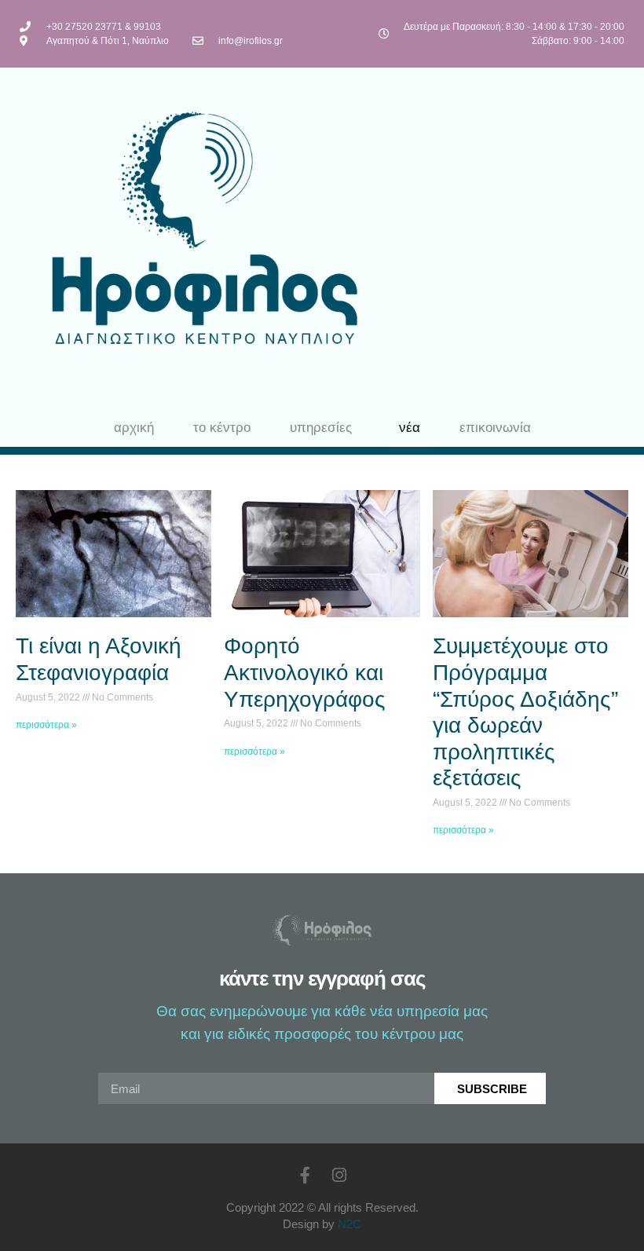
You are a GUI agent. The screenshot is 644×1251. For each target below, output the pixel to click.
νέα (409, 427)
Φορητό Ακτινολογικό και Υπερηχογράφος (305, 672)
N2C (349, 1224)
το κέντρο (222, 427)
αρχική (134, 427)
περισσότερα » (46, 724)
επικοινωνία (495, 427)
